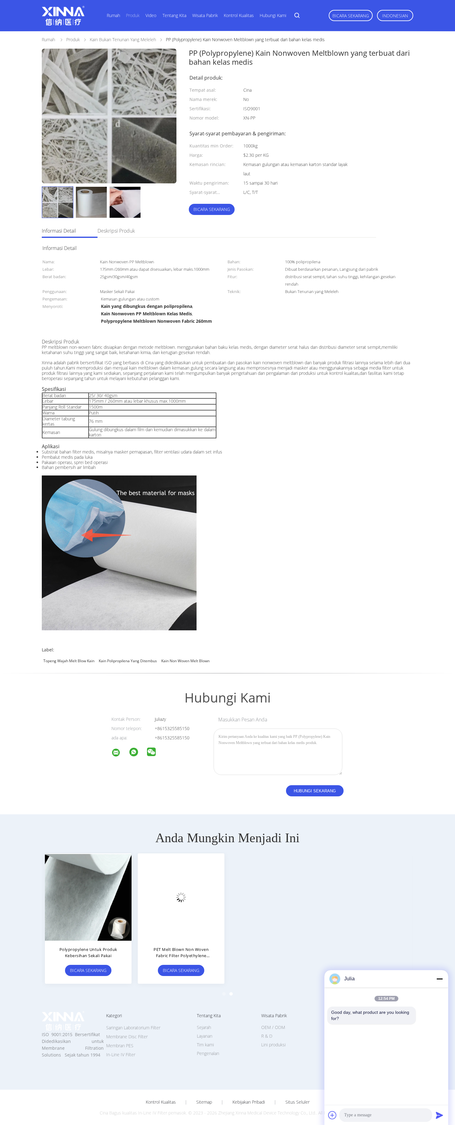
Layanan (204, 1036)
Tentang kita (174, 15)
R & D (266, 1036)
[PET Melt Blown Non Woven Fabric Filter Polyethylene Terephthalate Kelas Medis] (181, 896)
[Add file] (332, 1115)
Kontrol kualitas (239, 15)
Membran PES (119, 1045)
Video (150, 15)
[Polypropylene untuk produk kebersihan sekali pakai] (88, 896)
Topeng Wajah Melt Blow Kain (68, 660)
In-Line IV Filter (120, 1054)
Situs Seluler (297, 1102)
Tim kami (205, 1045)
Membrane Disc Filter (127, 1037)
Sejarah (204, 1027)
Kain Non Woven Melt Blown (185, 660)
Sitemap (204, 1102)
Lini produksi (273, 1045)
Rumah (113, 15)
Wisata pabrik (205, 15)
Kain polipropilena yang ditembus (128, 660)
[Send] (439, 1115)
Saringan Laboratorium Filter (133, 1028)
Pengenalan (208, 1053)
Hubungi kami (273, 15)
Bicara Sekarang (350, 16)
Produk (133, 15)
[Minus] (439, 979)
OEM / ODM (273, 1027)
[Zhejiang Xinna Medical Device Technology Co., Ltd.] (119, 753)
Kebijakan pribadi (248, 1102)
